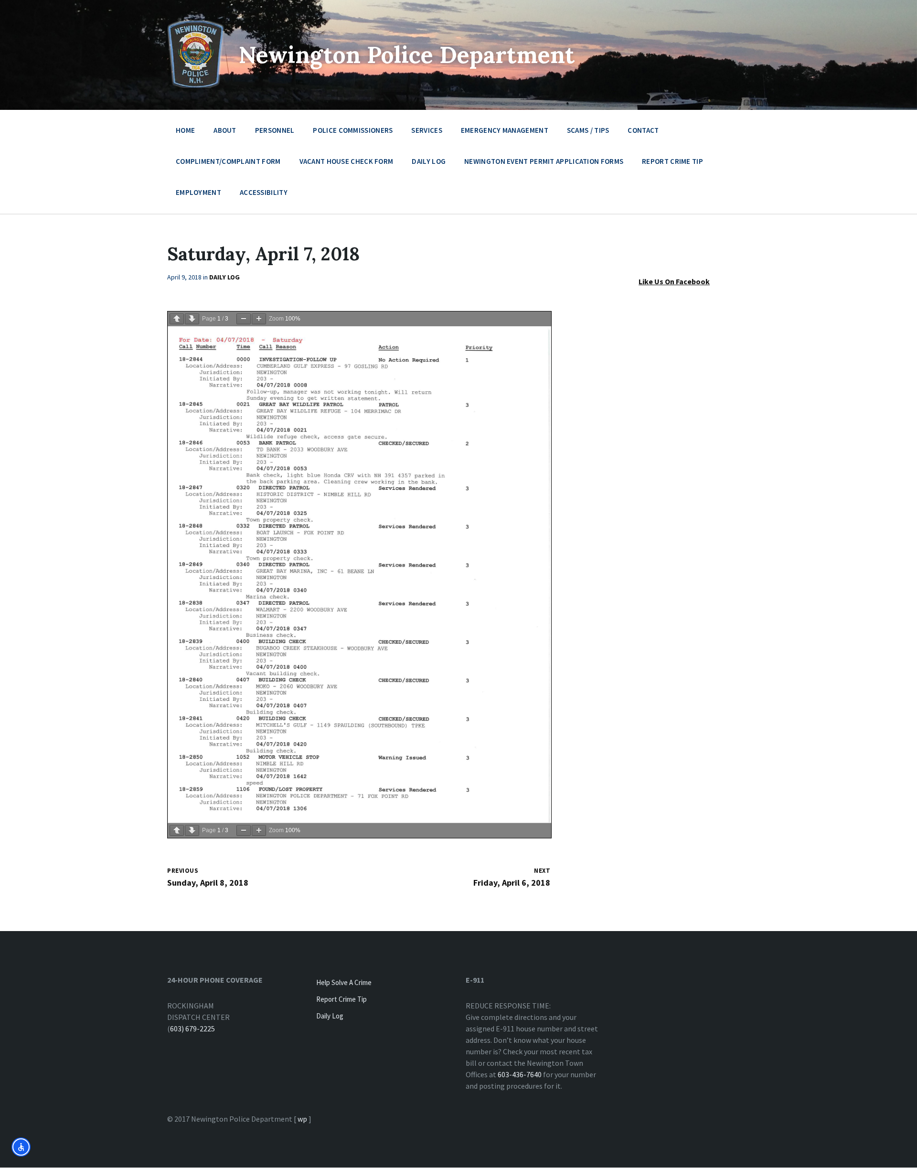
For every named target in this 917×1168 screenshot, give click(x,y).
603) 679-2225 (192, 1028)
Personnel (275, 130)
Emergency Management (504, 130)
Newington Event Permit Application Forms (543, 161)
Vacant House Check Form (346, 161)
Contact (643, 130)
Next (542, 871)
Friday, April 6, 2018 (511, 882)
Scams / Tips (588, 130)
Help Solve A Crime (344, 982)
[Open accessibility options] (21, 1147)
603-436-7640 (520, 1074)
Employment (198, 192)
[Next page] (192, 318)
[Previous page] (177, 318)
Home (185, 130)
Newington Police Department (407, 54)
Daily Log (429, 161)
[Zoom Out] (243, 318)
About (224, 130)
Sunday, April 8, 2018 (207, 882)
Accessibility (264, 192)
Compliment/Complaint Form (228, 161)
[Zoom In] (259, 318)
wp (302, 1119)
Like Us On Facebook (674, 281)
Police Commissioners (353, 130)
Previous (182, 871)
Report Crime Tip (672, 161)
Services (426, 130)
